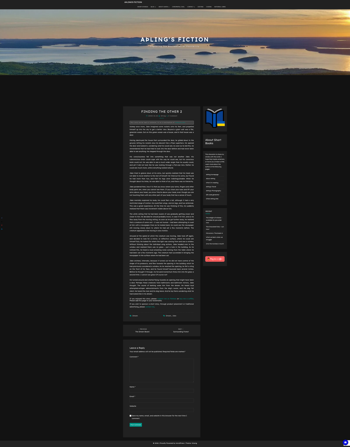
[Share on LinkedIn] (2, 229)
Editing (200, 6)
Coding (209, 6)
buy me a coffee (186, 299)
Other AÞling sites (212, 199)
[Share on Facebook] (2, 218)
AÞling (163, 116)
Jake (174, 316)
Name (133, 387)
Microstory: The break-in (214, 233)
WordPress (180, 443)
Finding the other (180, 122)
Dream (135, 316)
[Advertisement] (175, 92)
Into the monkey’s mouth (215, 244)
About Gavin (163, 6)
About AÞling (210, 178)
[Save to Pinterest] (2, 225)
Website (133, 406)
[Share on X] (2, 222)
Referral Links (220, 6)
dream (168, 316)
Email (132, 396)
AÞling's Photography (213, 190)
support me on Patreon (166, 299)
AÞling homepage (212, 174)
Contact (190, 6)
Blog (152, 6)
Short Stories (142, 6)
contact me (149, 307)
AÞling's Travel (211, 186)
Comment (134, 357)
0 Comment (172, 116)
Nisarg (194, 443)
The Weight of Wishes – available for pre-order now (214, 220)
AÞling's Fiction (133, 2)
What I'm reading (212, 182)
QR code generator (212, 195)
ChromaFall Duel (178, 6)
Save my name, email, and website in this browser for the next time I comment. (159, 417)
